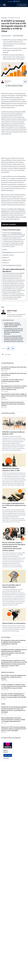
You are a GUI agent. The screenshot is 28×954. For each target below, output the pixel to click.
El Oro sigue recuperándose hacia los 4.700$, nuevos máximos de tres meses (14, 505)
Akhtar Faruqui (8, 80)
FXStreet (7, 82)
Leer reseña (6, 758)
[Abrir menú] (1, 5)
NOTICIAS (4, 17)
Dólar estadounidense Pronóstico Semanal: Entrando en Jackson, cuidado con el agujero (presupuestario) (13, 719)
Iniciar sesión (22, 5)
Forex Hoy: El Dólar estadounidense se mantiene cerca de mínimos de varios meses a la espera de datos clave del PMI (13, 695)
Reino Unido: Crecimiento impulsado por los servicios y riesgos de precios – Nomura (13, 677)
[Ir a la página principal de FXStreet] (4, 5)
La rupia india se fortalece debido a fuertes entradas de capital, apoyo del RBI (12, 324)
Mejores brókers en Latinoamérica (13, 623)
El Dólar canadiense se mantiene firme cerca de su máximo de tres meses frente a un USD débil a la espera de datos (13, 686)
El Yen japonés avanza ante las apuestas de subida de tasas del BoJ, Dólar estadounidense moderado (13, 404)
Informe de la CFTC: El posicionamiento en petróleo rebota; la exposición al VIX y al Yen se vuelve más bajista (13, 728)
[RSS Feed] (13, 348)
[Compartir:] (25, 81)
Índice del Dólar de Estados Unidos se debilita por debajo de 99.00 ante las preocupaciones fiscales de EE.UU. (14, 396)
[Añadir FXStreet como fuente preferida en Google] (14, 85)
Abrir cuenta (7, 755)
